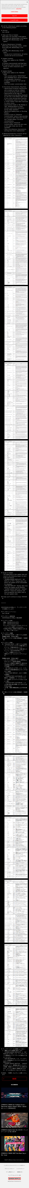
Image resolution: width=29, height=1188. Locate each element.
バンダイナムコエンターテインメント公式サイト (14, 1165)
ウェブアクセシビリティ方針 (14, 1175)
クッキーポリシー (20, 1168)
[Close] (27, 2)
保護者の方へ (20, 1172)
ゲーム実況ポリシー (10, 1172)
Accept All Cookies (14, 20)
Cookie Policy (19, 8)
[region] (14, 11)
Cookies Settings (14, 11)
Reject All (14, 15)
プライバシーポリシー (9, 1168)
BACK (14, 1078)
